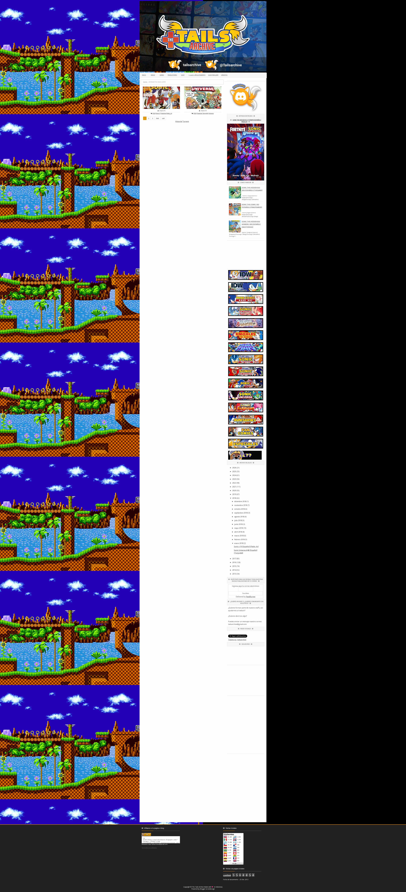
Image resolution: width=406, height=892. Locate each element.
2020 (234, 490)
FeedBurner (250, 596)
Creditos (224, 75)
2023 (234, 479)
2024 (234, 475)
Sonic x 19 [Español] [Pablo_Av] (246, 546)
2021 (234, 487)
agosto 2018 (239, 516)
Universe (211, 113)
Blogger (202, 889)
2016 (234, 562)
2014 (234, 570)
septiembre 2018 (241, 513)
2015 (234, 566)
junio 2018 (238, 524)
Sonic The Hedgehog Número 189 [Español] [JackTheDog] (251, 224)
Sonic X (158, 113)
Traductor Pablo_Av (166, 113)
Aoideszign (211, 889)
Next (157, 118)
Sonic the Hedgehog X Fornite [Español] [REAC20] (247, 121)
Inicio (144, 75)
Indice (153, 75)
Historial (178, 121)
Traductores (172, 75)
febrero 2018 (239, 539)
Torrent (185, 121)
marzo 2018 (239, 535)
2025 (234, 471)
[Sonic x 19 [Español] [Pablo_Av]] (161, 97)
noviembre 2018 (240, 505)
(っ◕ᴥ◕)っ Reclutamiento (197, 75)
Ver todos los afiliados (149, 848)
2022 (234, 483)
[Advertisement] (182, 137)
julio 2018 (238, 520)
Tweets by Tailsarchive (237, 640)
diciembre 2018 (240, 501)
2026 (234, 468)
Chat (182, 75)
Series (162, 75)
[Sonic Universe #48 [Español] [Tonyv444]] (202, 97)
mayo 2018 (238, 528)
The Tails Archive (198, 887)
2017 (234, 558)
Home (145, 82)
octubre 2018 (239, 509)
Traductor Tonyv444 (202, 113)
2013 (234, 574)
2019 (234, 494)
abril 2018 (238, 532)
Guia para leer (213, 75)
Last (163, 118)
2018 (154, 113)
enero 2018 (238, 543)
